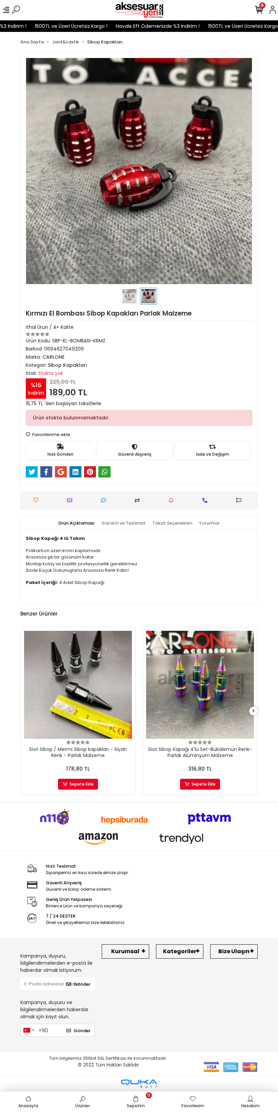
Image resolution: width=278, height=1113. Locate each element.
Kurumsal (125, 951)
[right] (253, 711)
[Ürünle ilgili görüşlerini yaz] (105, 500)
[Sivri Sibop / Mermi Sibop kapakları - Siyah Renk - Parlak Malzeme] (78, 685)
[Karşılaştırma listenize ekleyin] (139, 500)
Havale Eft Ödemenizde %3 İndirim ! (143, 26)
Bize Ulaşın (234, 951)
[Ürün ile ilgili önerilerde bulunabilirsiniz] (240, 500)
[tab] (76, 523)
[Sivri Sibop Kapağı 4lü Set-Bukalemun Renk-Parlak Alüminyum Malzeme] (200, 685)
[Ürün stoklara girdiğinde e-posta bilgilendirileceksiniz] (172, 500)
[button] (43, 171)
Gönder (82, 984)
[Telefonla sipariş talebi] (207, 500)
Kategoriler (179, 951)
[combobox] (28, 1030)
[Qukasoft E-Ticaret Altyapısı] (139, 1083)
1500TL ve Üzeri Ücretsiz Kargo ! (56, 26)
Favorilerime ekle (50, 434)
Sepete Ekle (82, 784)
